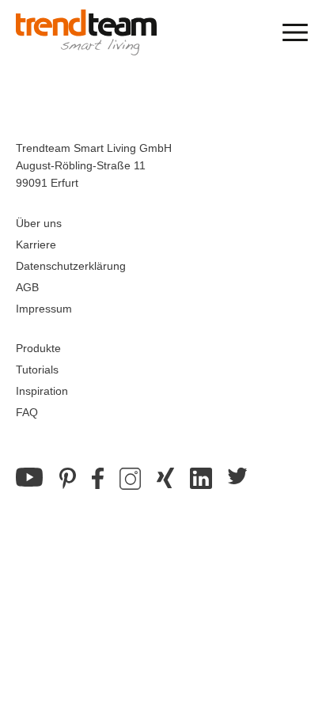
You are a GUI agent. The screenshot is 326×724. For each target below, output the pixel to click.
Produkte (38, 348)
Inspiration (42, 391)
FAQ (27, 412)
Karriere (36, 244)
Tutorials (37, 369)
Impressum (44, 308)
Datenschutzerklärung (71, 266)
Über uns (39, 223)
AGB (27, 287)
